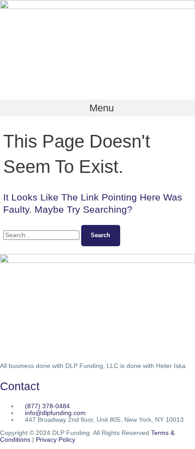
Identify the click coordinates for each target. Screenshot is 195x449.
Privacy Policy (55, 439)
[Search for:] (42, 235)
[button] (97, 108)
